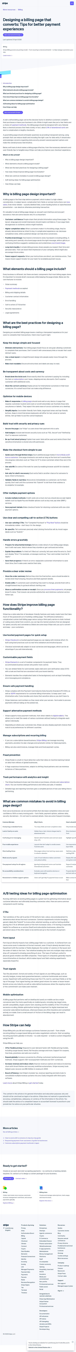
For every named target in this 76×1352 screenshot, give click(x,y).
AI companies (43, 1262)
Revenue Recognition (28, 1282)
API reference (43, 1316)
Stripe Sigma (25, 1285)
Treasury (24, 1293)
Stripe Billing (42, 740)
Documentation (44, 1314)
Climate (23, 1243)
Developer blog (44, 1329)
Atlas (23, 1231)
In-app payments (44, 1249)
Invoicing (24, 1262)
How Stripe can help (10, 107)
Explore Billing (8, 1203)
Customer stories (63, 1231)
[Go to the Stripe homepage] (5, 1225)
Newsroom (61, 1271)
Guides (60, 1228)
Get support (62, 1283)
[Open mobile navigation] (72, 3)
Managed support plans (65, 1286)
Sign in (60, 1291)
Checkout (24, 1241)
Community (61, 1236)
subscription (19, 379)
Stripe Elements (11, 662)
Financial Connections (28, 1256)
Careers (60, 1268)
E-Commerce (43, 1238)
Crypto (23, 1249)
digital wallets (58, 716)
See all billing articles (10, 1132)
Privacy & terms (63, 1243)
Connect (24, 1246)
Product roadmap (63, 1266)
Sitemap (60, 1253)
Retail (41, 1289)
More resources (9, 9)
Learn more (7, 55)
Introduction (7, 83)
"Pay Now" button (53, 523)
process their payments (53, 589)
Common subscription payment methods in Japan (22, 1143)
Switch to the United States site (39, 1347)
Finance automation (45, 1243)
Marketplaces (43, 1251)
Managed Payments (27, 1269)
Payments (24, 1274)
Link (22, 1267)
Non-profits (43, 1281)
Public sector (43, 1287)
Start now (7, 1178)
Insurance (42, 1274)
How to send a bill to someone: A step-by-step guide (23, 1138)
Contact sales (20, 1178)
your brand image (58, 243)
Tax (22, 1287)
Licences (61, 1250)
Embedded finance (45, 1241)
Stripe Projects (44, 1326)
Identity (23, 1259)
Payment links (25, 1272)
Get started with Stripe (12, 35)
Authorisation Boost (27, 1233)
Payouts (24, 1277)
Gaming (41, 1267)
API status (42, 1319)
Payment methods (12, 288)
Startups (42, 1231)
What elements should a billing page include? (18, 90)
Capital (23, 1238)
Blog (59, 1233)
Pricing (23, 1228)
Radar (23, 1280)
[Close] (72, 1342)
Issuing (23, 1264)
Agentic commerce (45, 1233)
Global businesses (45, 1246)
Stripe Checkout (11, 640)
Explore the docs (45, 1201)
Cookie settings (63, 1256)
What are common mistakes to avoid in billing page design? (23, 100)
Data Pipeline (25, 1251)
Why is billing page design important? (16, 87)
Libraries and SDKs (45, 1324)
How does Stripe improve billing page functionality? (20, 97)
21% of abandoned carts (55, 127)
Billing (20, 9)
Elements (24, 1254)
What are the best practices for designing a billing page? (22, 93)
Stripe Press (62, 1273)
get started (33, 1083)
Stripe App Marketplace (47, 1299)
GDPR (13, 693)
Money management (46, 1254)
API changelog (44, 1321)
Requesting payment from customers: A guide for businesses (26, 1140)
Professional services (46, 1284)
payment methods (19, 125)
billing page (27, 401)
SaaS (41, 1259)
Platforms (42, 1256)
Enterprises (43, 1228)
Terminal (24, 1290)
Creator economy (45, 1264)
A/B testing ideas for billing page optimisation (19, 104)
